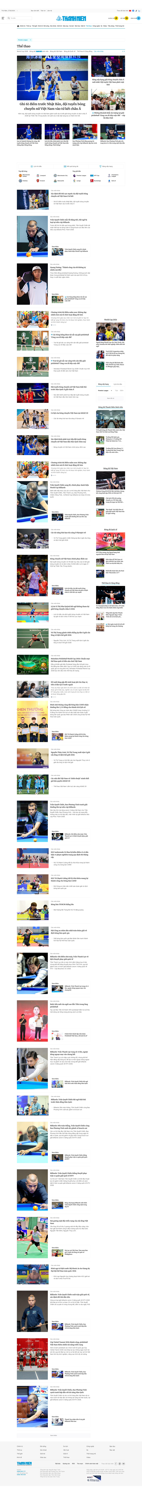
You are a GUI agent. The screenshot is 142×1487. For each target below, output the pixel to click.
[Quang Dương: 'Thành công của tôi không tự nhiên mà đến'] (32, 284)
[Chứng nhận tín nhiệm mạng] (93, 1479)
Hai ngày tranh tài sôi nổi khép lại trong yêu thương (115, 625)
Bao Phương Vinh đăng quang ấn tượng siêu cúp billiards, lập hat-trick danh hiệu (85, 143)
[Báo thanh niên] (71, 18)
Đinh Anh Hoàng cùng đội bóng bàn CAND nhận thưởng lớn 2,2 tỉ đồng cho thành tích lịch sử (69, 706)
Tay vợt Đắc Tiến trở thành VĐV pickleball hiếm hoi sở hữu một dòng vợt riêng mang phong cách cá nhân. (70, 1011)
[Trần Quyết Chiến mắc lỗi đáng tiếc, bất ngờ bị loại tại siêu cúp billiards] (32, 236)
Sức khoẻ (43, 1450)
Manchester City (62, 175)
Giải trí (83, 26)
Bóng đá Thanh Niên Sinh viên (110, 407)
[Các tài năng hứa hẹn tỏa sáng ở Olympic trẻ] (33, 539)
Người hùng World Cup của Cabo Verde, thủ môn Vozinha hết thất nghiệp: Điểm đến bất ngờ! (110, 344)
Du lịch (71, 26)
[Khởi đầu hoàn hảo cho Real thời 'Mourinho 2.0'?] (100, 574)
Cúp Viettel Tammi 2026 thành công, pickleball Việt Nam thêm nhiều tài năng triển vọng (69, 1343)
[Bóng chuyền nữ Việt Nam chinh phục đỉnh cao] (32, 575)
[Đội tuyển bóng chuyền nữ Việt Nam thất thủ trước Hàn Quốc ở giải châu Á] (33, 393)
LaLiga (79, 181)
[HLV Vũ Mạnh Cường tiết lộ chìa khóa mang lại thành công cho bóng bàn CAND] (57, 736)
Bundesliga (97, 181)
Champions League (114, 175)
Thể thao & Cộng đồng (110, 583)
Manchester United (26, 175)
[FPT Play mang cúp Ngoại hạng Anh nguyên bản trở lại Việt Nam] (110, 541)
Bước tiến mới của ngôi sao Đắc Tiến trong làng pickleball (69, 1005)
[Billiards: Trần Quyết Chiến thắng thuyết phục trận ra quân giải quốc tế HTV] (57, 1157)
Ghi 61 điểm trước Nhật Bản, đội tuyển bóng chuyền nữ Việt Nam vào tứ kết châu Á (52, 106)
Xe (101, 26)
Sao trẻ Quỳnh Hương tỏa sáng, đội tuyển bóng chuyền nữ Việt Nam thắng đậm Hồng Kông (28, 143)
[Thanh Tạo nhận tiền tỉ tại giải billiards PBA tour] (57, 1422)
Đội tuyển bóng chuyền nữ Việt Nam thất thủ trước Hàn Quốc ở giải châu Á (69, 388)
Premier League (81, 175)
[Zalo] (139, 11)
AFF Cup (96, 175)
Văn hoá (66, 1450)
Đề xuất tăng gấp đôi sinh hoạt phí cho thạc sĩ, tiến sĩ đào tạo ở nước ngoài (69, 683)
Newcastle (60, 181)
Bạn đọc (112, 1446)
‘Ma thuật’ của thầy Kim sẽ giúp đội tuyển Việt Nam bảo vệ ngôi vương (115, 511)
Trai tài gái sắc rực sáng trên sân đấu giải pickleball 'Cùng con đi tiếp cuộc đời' (71, 344)
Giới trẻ (59, 26)
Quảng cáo (66, 1463)
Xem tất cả (110, 398)
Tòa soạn (80, 1463)
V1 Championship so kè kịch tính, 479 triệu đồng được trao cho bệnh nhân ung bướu (110, 607)
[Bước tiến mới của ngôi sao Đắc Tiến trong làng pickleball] (32, 1021)
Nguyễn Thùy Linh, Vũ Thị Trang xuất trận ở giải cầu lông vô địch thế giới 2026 (71, 642)
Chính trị (22, 26)
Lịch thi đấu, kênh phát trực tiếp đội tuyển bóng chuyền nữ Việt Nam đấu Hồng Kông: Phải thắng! (57, 143)
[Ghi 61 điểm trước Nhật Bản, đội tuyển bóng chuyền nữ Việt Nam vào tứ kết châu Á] (52, 78)
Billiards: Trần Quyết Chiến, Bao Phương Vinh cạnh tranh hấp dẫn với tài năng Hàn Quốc (76, 1326)
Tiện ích (43, 11)
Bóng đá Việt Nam (110, 468)
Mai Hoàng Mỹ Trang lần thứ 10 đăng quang (68, 910)
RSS (73, 1463)
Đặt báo (57, 1463)
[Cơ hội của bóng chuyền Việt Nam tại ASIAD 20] (33, 419)
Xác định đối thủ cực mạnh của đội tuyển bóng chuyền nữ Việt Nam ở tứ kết (69, 195)
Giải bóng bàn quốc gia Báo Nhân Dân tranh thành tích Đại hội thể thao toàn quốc (71, 939)
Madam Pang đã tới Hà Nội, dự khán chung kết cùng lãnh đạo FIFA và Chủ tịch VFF (110, 492)
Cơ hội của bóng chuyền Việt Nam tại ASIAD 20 (69, 413)
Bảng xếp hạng (107, 166)
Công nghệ (96, 26)
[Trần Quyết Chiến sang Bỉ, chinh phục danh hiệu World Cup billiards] (57, 251)
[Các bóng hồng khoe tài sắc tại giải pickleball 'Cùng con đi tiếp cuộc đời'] (57, 299)
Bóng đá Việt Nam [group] (56, 51)
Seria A (113, 181)
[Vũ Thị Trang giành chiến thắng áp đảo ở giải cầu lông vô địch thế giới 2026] (33, 638)
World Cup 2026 (110, 320)
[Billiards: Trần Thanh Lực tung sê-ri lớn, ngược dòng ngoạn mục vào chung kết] (57, 988)
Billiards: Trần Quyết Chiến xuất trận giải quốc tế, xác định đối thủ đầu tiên (70, 1296)
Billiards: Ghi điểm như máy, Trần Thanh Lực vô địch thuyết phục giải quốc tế (76, 836)
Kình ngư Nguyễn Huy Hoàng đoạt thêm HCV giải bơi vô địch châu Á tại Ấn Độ (72, 1277)
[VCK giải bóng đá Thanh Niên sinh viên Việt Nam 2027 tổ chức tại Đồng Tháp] (110, 419)
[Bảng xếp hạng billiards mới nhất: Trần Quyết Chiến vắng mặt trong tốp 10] (57, 1205)
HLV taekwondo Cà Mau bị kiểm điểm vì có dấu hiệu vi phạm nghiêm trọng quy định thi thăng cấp (69, 854)
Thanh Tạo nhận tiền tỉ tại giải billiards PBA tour (75, 1420)
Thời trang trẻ (119, 26)
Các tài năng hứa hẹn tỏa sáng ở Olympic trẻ (69, 418)
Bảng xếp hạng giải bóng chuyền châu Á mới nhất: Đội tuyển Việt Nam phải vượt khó (108, 82)
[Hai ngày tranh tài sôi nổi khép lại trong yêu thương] (100, 627)
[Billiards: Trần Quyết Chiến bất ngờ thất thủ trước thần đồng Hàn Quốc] (57, 1084)
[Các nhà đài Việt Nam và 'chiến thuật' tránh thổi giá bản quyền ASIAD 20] (33, 784)
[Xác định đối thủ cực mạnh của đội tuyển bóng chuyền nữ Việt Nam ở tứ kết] (33, 200)
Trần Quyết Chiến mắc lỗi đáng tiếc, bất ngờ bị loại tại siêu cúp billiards (68, 221)
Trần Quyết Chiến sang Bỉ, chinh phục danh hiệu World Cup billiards (76, 250)
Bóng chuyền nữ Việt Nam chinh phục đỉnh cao (70, 447)
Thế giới (34, 26)
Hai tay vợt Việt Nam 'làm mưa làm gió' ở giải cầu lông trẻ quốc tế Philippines (76, 1252)
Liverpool (43, 175)
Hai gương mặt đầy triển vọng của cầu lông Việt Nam (69, 1222)
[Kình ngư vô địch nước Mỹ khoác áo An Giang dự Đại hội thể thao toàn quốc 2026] (33, 1274)
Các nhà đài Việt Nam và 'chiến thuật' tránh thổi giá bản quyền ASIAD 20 (70, 779)
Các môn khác (99, 51)
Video (105, 26)
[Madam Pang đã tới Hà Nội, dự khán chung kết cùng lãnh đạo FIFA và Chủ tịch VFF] (110, 480)
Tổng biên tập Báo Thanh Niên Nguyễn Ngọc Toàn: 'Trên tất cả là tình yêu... (114, 615)
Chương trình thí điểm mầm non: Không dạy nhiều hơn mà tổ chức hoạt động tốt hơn (69, 313)
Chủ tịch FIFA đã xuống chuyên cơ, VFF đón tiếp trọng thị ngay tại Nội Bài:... (115, 500)
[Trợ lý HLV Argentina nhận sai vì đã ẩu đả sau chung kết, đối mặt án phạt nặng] (100, 354)
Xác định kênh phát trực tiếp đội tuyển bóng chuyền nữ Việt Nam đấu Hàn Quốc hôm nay (71, 396)
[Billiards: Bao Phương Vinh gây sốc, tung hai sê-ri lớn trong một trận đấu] (112, 131)
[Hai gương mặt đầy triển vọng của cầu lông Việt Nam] (32, 1237)
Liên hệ (49, 11)
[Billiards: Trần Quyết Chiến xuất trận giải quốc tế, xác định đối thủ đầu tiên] (32, 1311)
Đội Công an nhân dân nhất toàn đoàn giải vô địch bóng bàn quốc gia (71, 887)
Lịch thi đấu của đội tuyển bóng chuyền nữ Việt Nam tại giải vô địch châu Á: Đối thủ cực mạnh (76, 590)
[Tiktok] (136, 11)
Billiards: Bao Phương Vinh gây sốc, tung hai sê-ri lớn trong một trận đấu (112, 142)
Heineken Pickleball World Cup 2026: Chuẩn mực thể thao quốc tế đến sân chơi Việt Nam (72, 370)
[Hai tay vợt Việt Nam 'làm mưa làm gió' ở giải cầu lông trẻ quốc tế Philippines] (57, 1253)
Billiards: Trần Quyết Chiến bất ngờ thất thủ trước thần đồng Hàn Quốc (76, 1082)
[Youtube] (130, 11)
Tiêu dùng (111, 26)
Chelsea (25, 181)
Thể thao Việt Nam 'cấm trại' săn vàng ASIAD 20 (70, 786)
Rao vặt (112, 1450)
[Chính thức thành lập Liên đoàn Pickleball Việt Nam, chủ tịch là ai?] (57, 1036)
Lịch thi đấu (38, 166)
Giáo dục (65, 26)
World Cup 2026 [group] (22, 51)
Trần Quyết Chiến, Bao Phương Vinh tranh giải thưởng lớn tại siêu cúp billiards (77, 516)
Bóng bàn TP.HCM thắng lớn (62, 904)
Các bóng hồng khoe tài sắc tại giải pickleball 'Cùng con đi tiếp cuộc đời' (76, 299)
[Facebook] (133, 11)
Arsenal (42, 181)
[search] (19, 18)
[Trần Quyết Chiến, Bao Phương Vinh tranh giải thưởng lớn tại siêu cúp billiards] (57, 517)
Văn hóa (77, 26)
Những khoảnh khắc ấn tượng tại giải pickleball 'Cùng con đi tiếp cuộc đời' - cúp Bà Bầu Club (108, 115)
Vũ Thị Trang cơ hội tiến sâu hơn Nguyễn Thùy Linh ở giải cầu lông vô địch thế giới (72, 761)
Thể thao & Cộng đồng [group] (84, 51)
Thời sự (28, 26)
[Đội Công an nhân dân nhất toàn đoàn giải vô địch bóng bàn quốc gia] (33, 936)
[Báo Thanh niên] (24, 1464)
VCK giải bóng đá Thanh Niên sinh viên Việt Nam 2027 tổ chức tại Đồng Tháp (110, 431)
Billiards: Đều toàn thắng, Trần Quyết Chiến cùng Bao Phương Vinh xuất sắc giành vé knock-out (72, 1108)
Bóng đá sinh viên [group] (39, 51)
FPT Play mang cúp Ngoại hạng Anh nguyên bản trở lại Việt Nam (108, 553)
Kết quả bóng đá (72, 166)
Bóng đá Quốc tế (110, 529)
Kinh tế (40, 26)
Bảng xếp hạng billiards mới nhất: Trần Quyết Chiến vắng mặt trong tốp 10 (76, 1205)
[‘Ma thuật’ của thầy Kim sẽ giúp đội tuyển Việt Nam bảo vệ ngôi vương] (100, 513)
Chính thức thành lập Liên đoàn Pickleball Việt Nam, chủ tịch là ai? (76, 1035)
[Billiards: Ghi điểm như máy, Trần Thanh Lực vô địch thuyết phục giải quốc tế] (57, 836)
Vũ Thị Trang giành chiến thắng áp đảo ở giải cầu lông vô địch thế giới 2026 (72, 539)
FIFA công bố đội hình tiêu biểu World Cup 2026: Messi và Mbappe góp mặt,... (115, 364)
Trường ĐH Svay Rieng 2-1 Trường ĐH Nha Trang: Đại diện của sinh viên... (115, 450)
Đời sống (46, 26)
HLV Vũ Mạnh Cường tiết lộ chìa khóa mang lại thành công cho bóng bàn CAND (76, 736)
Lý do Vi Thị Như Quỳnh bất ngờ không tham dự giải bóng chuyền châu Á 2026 (70, 607)
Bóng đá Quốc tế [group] (69, 51)
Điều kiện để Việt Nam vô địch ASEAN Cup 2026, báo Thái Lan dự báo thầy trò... (114, 561)
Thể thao (89, 26)
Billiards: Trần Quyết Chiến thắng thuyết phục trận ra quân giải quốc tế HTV (76, 1157)
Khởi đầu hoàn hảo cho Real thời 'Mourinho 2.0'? (115, 572)
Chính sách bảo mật (91, 1463)
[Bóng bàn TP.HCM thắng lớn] (33, 910)
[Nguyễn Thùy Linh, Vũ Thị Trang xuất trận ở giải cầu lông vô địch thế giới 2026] (33, 758)
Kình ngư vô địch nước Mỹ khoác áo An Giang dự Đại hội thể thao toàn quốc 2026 (70, 1269)
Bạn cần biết (35, 11)
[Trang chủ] (18, 26)
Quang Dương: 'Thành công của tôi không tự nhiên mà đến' (68, 268)
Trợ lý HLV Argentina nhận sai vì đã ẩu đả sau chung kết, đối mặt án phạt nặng (115, 353)
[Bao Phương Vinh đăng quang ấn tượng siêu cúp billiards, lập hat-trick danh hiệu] (85, 131)
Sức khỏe (53, 26)
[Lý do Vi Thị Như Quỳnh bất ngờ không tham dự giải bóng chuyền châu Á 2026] (33, 612)
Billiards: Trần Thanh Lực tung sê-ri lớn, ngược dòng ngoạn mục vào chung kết (77, 988)
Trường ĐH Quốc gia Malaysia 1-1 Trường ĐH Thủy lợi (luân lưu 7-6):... (114, 439)
